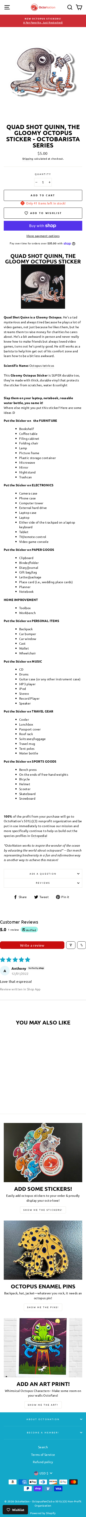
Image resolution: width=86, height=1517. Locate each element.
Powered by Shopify (43, 1513)
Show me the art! (43, 1404)
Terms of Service (43, 1454)
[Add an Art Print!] (43, 1347)
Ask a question (43, 873)
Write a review (32, 945)
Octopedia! (39, 836)
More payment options (43, 236)
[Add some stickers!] (43, 1152)
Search (43, 1447)
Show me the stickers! (43, 1209)
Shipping (27, 158)
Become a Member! (43, 1432)
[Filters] (70, 945)
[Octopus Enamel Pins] (43, 1250)
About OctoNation (43, 1419)
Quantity (43, 174)
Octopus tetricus (41, 365)
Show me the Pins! (43, 1307)
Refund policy (43, 1462)
